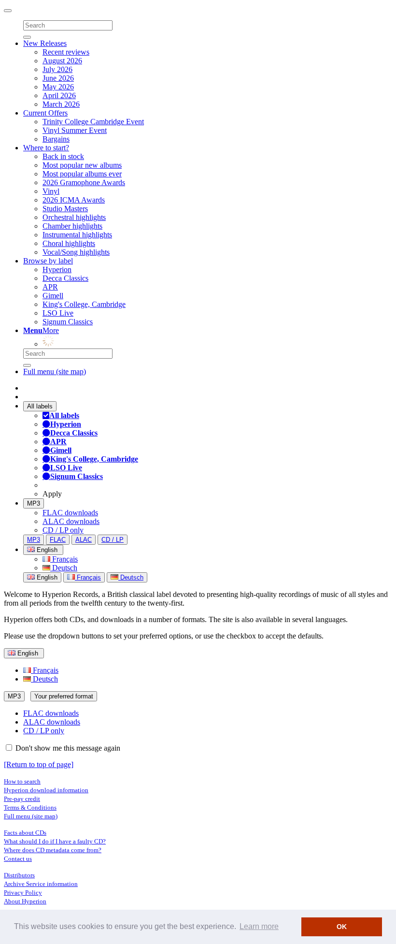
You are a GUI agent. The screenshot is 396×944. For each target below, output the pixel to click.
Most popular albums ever (82, 174)
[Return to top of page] (38, 764)
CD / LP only (63, 530)
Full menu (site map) (54, 371)
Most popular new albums (82, 165)
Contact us (18, 858)
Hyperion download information (46, 790)
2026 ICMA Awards (73, 200)
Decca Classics (65, 278)
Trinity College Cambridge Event (93, 121)
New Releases (45, 43)
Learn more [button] (259, 926)
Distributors (19, 875)
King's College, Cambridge (84, 304)
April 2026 (59, 95)
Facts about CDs (25, 832)
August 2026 (62, 61)
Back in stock (63, 156)
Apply (52, 494)
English (46, 577)
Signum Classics (67, 322)
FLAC (58, 539)
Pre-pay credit (22, 798)
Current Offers (45, 113)
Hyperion (56, 269)
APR (50, 287)
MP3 (33, 503)
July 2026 (57, 69)
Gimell (52, 295)
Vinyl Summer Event (74, 130)
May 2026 (58, 87)
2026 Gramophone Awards (83, 182)
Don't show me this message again (67, 748)
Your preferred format (63, 696)
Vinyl (50, 191)
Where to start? (46, 148)
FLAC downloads (70, 512)
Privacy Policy (23, 892)
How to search (22, 781)
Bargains (56, 139)
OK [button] (342, 926)
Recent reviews (65, 52)
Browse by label (48, 261)
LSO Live (57, 313)
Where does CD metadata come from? (52, 850)
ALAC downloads (70, 521)
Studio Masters (65, 208)
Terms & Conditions (30, 807)
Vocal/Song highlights (76, 252)
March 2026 (61, 104)
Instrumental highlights (77, 235)
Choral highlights (68, 243)
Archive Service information (41, 883)
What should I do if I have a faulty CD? (55, 841)
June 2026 (58, 78)
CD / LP (112, 539)
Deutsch (63, 568)
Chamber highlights (72, 226)
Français (64, 559)
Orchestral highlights (74, 217)
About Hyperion (25, 901)
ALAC (83, 539)
